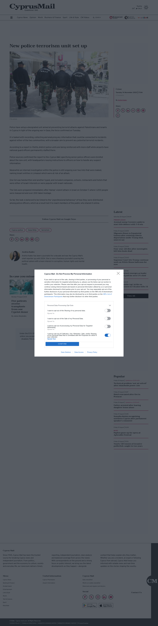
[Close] (119, 274)
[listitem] (79, 305)
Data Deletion (66, 352)
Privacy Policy (92, 352)
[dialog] (79, 313)
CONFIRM (62, 344)
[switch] (108, 310)
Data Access (79, 352)
